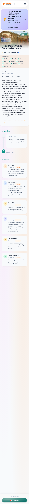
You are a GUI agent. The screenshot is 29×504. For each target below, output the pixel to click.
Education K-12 (6, 34)
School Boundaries (7, 120)
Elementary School (19, 120)
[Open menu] (25, 4)
